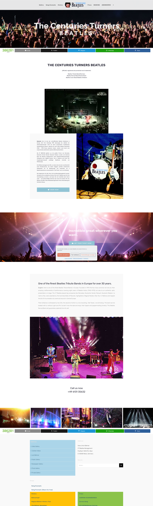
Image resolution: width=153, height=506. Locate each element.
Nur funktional (75, 255)
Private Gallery (36, 472)
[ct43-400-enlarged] (76, 317)
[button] (1, 418)
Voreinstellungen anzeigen (88, 255)
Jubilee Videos (36, 451)
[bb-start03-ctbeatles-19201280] (107, 418)
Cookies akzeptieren (63, 255)
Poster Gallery (36, 459)
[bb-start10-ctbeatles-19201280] (15, 418)
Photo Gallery (36, 468)
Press (81, 494)
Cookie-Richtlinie (68, 258)
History (34, 494)
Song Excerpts (36, 486)
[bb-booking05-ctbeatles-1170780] (46, 418)
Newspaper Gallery (37, 464)
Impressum (85, 258)
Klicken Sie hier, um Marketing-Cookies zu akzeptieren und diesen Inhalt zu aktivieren (76, 112)
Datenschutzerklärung (78, 258)
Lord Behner (35, 455)
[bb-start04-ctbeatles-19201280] (138, 418)
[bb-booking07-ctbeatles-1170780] (76, 418)
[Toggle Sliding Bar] (113, 5)
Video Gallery (36, 446)
